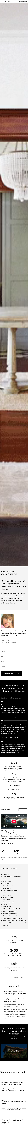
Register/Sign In (23, 1)
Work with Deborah (10, 673)
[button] (1, 1)
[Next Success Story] (24, 809)
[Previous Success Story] (20, 809)
